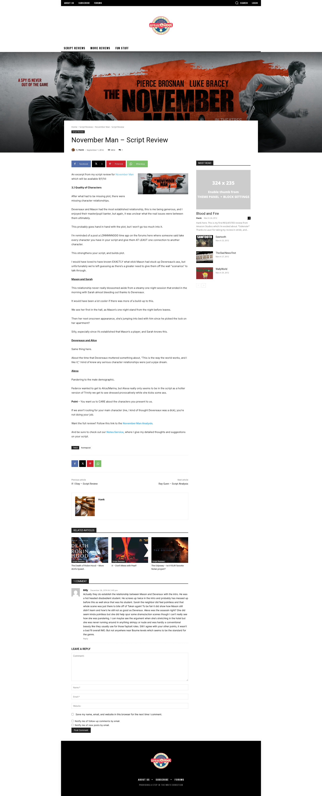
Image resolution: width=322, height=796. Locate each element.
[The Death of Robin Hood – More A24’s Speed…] (89, 550)
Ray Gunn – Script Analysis (173, 483)
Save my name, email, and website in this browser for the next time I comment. (119, 714)
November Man (125, 174)
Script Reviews (86, 127)
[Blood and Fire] (223, 189)
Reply (85, 638)
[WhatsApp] (98, 463)
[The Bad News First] (204, 257)
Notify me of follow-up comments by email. (97, 721)
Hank (81, 150)
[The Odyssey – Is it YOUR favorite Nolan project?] (169, 550)
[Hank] (73, 150)
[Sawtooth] (204, 241)
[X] (82, 463)
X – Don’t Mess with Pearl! (124, 565)
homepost (86, 447)
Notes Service (115, 432)
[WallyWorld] (204, 273)
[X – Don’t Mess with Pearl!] (130, 550)
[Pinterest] (90, 463)
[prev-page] (198, 285)
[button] (241, 3)
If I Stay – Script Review (84, 483)
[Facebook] (74, 463)
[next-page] (204, 285)
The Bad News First (226, 253)
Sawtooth (221, 236)
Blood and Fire (207, 214)
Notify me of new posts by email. (92, 725)
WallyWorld (221, 269)
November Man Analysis (137, 423)
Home (74, 127)
